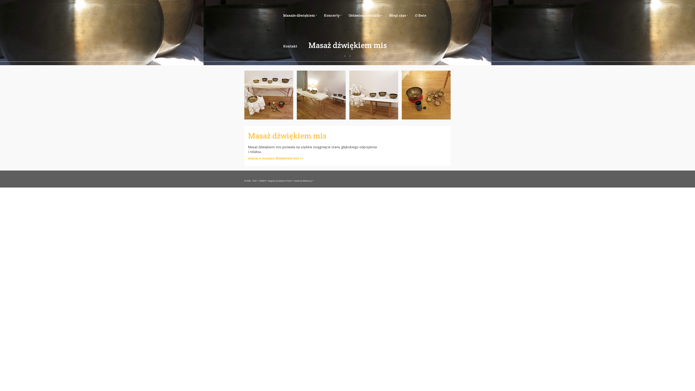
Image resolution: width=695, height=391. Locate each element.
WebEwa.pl (307, 181)
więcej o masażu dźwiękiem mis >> (276, 158)
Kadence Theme (285, 181)
